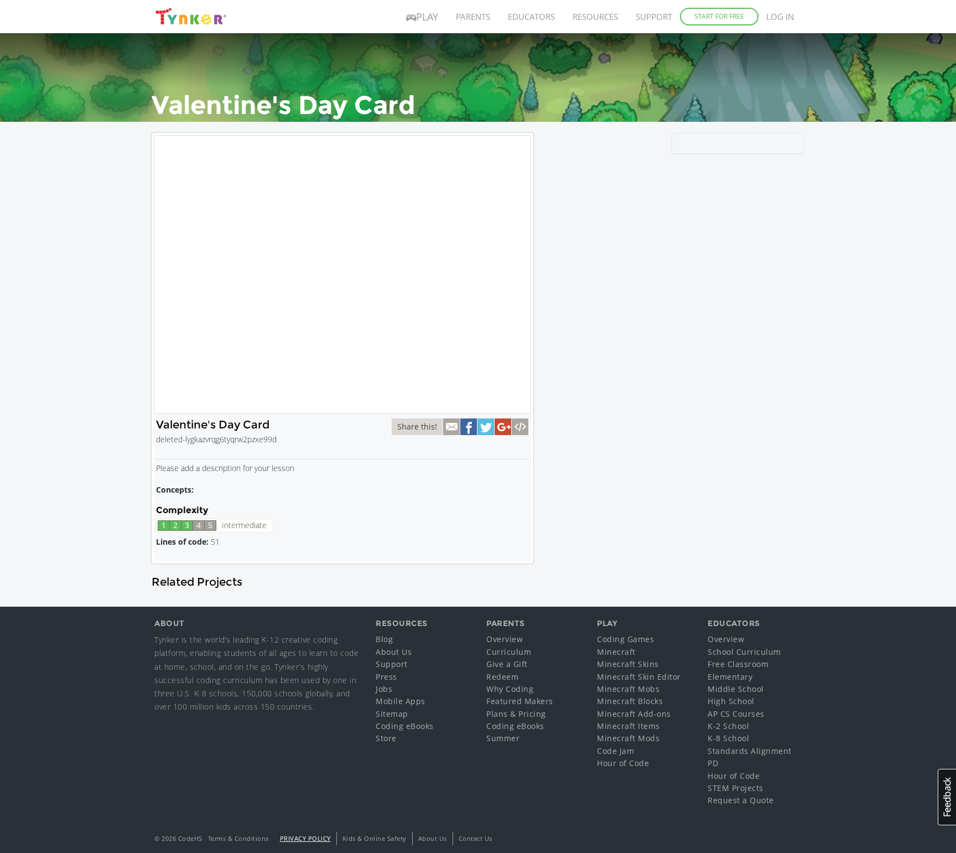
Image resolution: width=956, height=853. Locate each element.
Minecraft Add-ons (634, 714)
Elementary (730, 676)
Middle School (736, 689)
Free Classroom (738, 664)
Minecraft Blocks (630, 701)
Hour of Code (623, 763)
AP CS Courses (736, 714)
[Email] (451, 426)
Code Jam (615, 751)
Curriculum (508, 652)
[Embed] (520, 426)
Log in (780, 16)
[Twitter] (485, 426)
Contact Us (475, 838)
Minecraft (616, 652)
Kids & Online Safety (374, 838)
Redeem (502, 676)
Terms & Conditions (238, 838)
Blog (384, 639)
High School (731, 701)
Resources (595, 16)
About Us (394, 652)
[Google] (503, 426)
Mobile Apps (400, 701)
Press (386, 676)
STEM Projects (735, 788)
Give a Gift (507, 664)
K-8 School (728, 738)
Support (654, 16)
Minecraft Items (628, 726)
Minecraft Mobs (628, 689)
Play (427, 16)
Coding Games (625, 639)
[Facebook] (468, 426)
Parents (473, 16)
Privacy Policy (305, 838)
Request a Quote (741, 800)
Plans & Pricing (516, 714)
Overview (504, 639)
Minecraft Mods (628, 738)
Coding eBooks (405, 726)
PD (713, 763)
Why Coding (509, 689)
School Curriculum (744, 652)
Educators (531, 16)
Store (386, 738)
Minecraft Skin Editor (639, 676)
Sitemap (392, 714)
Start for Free (719, 16)
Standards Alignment (750, 751)
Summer (502, 738)
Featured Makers (519, 701)
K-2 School (728, 726)
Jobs (384, 689)
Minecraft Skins (628, 664)
